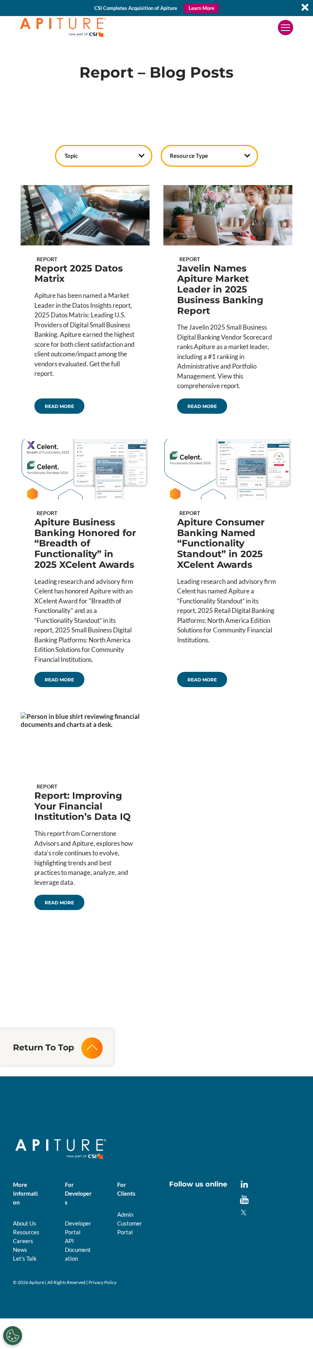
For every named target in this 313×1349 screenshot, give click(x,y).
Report (47, 259)
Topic (71, 155)
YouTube (244, 1199)
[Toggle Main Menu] (285, 27)
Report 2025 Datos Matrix (78, 273)
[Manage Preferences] (12, 1335)
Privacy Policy (102, 1282)
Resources (26, 1232)
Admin (125, 1214)
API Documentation (78, 1249)
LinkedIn (244, 1185)
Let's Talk (25, 1258)
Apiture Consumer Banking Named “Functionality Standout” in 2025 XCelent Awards (221, 543)
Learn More (201, 8)
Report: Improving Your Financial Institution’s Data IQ (82, 806)
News (20, 1249)
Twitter (244, 1213)
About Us (24, 1223)
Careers (23, 1240)
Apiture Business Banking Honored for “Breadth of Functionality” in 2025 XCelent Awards (85, 543)
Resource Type (189, 155)
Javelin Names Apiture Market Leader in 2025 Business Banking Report (220, 289)
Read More (59, 406)
